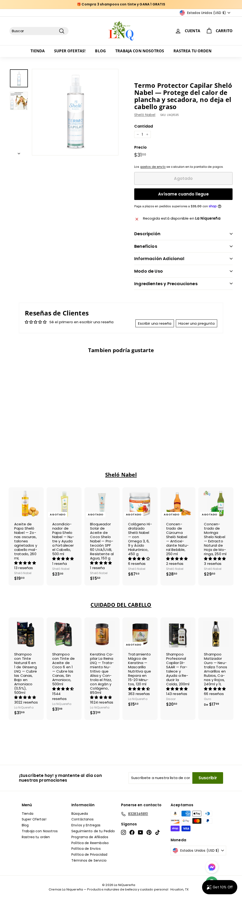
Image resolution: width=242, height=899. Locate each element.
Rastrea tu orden (192, 50)
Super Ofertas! (70, 50)
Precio (140, 147)
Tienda (37, 50)
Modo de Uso (148, 271)
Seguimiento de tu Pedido (93, 831)
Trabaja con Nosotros (139, 50)
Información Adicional (159, 258)
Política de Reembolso (90, 843)
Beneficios (145, 246)
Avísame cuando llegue (183, 194)
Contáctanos (82, 819)
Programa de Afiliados (89, 837)
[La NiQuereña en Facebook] (132, 832)
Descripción (147, 234)
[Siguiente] (18, 152)
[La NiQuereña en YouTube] (140, 832)
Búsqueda (79, 813)
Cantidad (143, 126)
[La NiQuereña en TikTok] (157, 832)
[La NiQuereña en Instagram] (123, 832)
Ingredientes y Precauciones (166, 284)
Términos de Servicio (89, 860)
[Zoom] (75, 112)
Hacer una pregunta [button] (196, 323)
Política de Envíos (86, 848)
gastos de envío (153, 167)
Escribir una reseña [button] (154, 323)
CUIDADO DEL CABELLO (121, 604)
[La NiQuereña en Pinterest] (149, 832)
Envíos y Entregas (86, 825)
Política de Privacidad (89, 854)
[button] (25, 562)
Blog (100, 50)
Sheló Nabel (145, 114)
